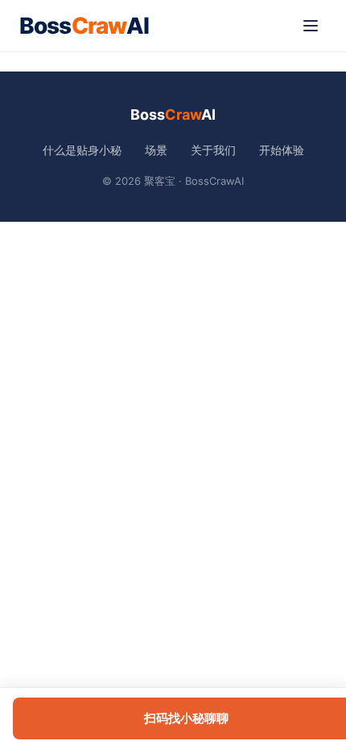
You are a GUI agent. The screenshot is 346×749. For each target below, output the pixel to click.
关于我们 (213, 150)
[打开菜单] (311, 26)
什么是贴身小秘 (82, 150)
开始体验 (281, 150)
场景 (156, 150)
